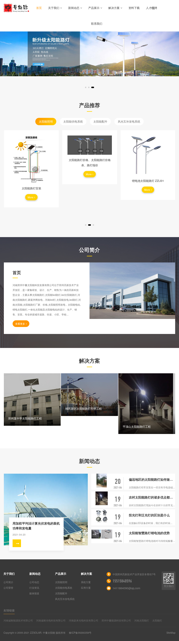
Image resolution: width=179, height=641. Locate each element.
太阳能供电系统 (73, 121)
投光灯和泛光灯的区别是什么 (149, 515)
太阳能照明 (46, 121)
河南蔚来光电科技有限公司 (83, 620)
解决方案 (114, 8)
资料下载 (134, 8)
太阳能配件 (100, 121)
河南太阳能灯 (141, 620)
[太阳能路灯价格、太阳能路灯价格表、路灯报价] (89, 145)
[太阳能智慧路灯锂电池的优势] (101, 534)
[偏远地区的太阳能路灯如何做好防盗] (101, 480)
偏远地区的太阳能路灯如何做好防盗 (152, 479)
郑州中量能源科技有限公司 (116, 620)
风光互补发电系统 (129, 121)
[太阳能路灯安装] (31, 159)
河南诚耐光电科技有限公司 (51, 620)
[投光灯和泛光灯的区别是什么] (101, 516)
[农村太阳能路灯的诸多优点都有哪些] (101, 498)
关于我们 (53, 8)
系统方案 (86, 582)
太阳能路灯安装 (31, 188)
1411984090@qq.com (126, 588)
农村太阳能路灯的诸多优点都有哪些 (152, 497)
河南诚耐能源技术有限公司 (18, 620)
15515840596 (122, 581)
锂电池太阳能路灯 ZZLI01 (148, 181)
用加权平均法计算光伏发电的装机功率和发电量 (36, 525)
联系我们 (96, 24)
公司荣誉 (8, 587)
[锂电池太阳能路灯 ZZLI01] (148, 156)
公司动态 (34, 582)
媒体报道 (34, 593)
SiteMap (171, 632)
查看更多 (20, 323)
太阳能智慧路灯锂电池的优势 (149, 533)
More (30, 197)
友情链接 (9, 610)
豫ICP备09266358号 (80, 632)
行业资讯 (34, 587)
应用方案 (86, 587)
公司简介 (8, 582)
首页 (39, 8)
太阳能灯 (157, 620)
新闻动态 (73, 8)
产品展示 (93, 8)
